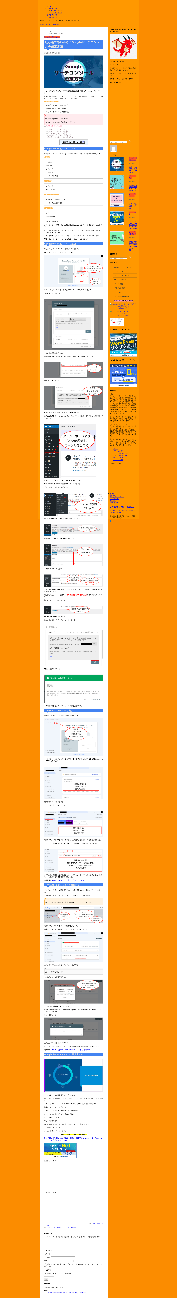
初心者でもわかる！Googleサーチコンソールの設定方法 (133, 169)
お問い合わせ (114, 503)
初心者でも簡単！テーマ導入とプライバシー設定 (68, 880)
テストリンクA (118, 451)
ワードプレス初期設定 (69, 1227)
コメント (48, 1250)
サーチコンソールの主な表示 (57, 133)
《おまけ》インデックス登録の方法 (60, 135)
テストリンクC (118, 460)
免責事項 (113, 501)
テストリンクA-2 (122, 455)
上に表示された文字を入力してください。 (58, 1273)
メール (47, 1257)
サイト (46, 1260)
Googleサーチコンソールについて (59, 129)
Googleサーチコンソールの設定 (58, 131)
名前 (46, 1254)
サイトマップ (114, 499)
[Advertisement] (73, 1176)
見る (83, 142)
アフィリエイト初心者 (53, 1227)
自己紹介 (113, 495)
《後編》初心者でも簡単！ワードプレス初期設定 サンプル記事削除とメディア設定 (133, 245)
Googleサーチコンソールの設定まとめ (60, 137)
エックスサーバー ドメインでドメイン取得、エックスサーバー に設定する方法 (133, 224)
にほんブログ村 (123, 308)
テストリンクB (118, 457)
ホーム (115, 449)
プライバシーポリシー (117, 497)
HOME (112, 493)
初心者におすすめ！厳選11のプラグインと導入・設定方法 (71, 1050)
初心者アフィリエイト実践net (50, 24)
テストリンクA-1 (122, 453)
